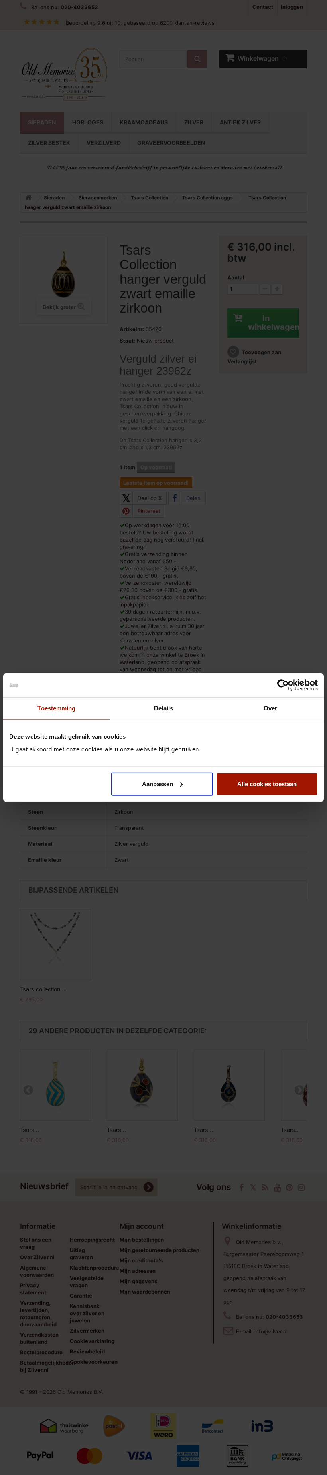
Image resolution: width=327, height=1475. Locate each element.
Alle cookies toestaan (267, 783)
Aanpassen (157, 783)
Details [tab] (163, 708)
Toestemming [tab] (56, 708)
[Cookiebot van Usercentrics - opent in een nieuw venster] (283, 685)
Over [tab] (270, 708)
